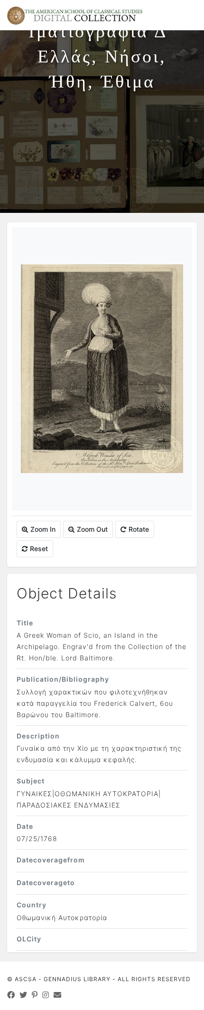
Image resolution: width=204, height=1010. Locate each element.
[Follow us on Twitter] (23, 995)
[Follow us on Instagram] (45, 995)
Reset (39, 549)
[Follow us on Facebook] (11, 995)
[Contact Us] (58, 995)
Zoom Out (92, 529)
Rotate (139, 529)
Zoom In (43, 529)
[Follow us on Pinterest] (35, 995)
